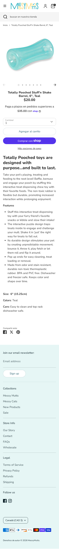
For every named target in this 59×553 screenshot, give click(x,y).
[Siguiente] (55, 85)
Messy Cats (10, 401)
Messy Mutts (11, 395)
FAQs (6, 442)
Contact (7, 436)
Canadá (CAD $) (14, 520)
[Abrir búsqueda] (5, 17)
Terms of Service (13, 465)
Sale (5, 412)
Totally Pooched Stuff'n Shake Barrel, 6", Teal (32, 25)
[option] (29, 55)
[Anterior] (4, 85)
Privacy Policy (11, 470)
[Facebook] (5, 501)
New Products (11, 407)
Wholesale (9, 447)
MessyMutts (33, 540)
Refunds (8, 476)
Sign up (14, 373)
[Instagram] (10, 501)
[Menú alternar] (5, 6)
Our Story (9, 430)
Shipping (8, 482)
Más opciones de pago (29, 148)
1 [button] (18, 85)
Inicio (5, 25)
